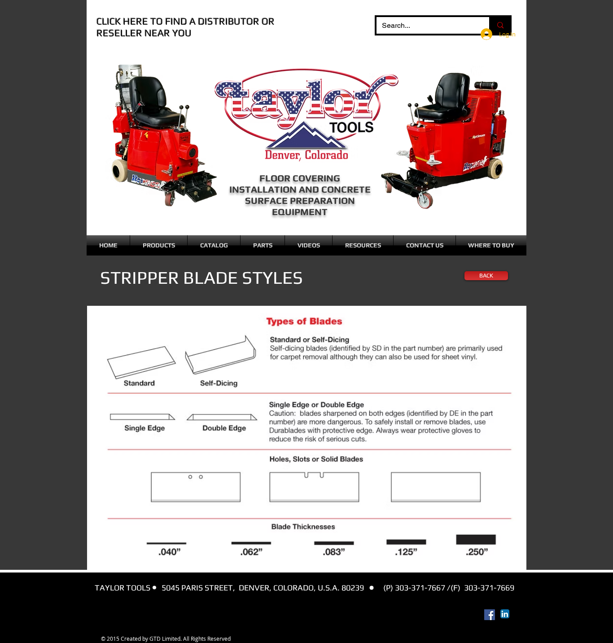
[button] (158, 245)
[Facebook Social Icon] (489, 614)
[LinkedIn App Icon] (504, 613)
